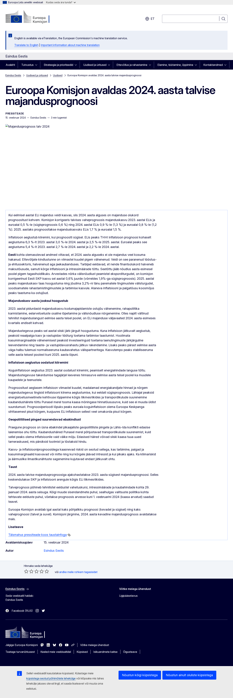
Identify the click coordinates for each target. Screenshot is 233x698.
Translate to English (26, 45)
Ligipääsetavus (128, 595)
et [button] (153, 18)
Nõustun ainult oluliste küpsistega (189, 675)
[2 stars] (29, 571)
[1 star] (26, 571)
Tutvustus (27, 65)
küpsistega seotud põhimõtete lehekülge (51, 678)
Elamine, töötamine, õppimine (175, 65)
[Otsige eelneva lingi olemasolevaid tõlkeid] (69, 535)
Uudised (57, 75)
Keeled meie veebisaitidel (55, 651)
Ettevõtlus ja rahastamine (131, 65)
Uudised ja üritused (94, 65)
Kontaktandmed (213, 65)
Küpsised (82, 651)
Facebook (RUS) (22, 610)
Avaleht (10, 65)
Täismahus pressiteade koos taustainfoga (37, 535)
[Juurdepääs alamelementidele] (37, 65)
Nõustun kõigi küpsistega (140, 675)
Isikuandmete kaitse (105, 651)
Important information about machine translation (70, 45)
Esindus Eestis (13, 75)
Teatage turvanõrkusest (20, 651)
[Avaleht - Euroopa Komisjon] (33, 17)
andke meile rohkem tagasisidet (78, 572)
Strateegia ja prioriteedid (58, 65)
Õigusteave (130, 651)
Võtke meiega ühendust (94, 645)
